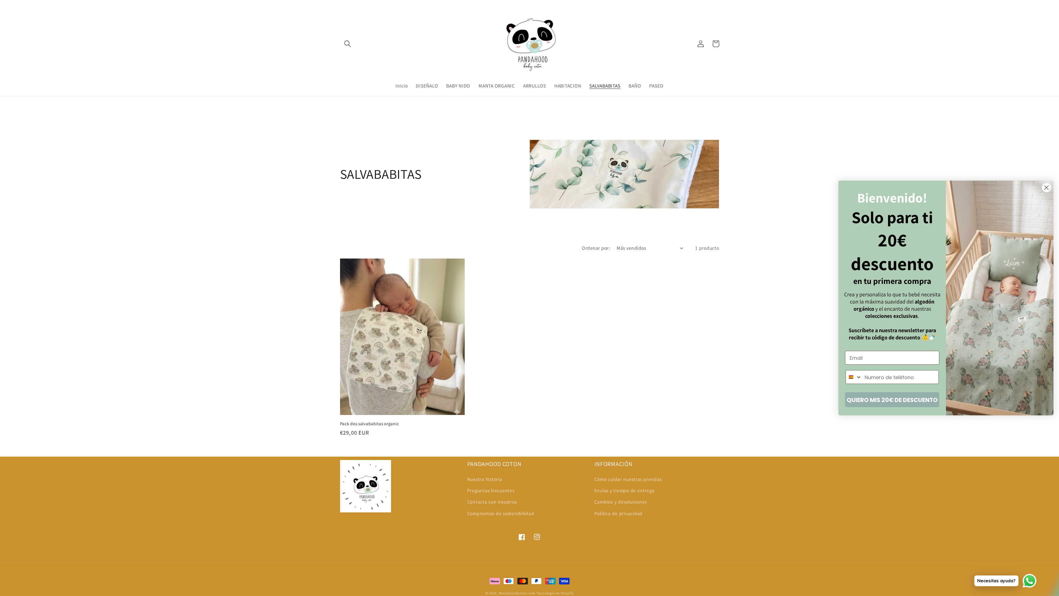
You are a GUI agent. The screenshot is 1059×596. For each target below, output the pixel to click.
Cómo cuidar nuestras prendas (628, 479)
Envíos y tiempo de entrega (624, 490)
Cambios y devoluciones (620, 502)
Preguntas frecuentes (491, 490)
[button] (347, 43)
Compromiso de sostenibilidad (500, 513)
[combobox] (854, 377)
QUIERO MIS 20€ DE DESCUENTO (892, 400)
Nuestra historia (484, 479)
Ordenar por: (596, 248)
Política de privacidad (618, 513)
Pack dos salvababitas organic (369, 423)
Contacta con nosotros (492, 502)
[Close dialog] (1046, 188)
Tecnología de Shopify (555, 593)
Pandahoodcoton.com (517, 593)
